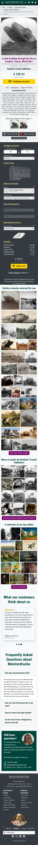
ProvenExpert (14, 636)
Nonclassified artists (20, 7)
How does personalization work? (17, 673)
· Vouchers (23, 805)
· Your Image (24, 795)
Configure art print (20, 81)
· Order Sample (25, 807)
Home (3, 7)
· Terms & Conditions (8, 800)
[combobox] (19, 158)
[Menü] (2, 3)
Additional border (8, 156)
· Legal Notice (7, 798)
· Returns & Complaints (9, 807)
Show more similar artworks (19, 453)
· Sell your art (24, 798)
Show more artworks (19, 587)
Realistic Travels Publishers (11, 10)
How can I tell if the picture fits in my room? (19, 704)
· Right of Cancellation (9, 805)
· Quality (23, 800)
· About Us (6, 810)
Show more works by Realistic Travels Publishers (19, 518)
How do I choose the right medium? (18, 713)
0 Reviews (23, 138)
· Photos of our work (26, 802)
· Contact (5, 795)
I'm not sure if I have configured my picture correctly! (18, 721)
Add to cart (20, 266)
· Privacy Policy (7, 802)
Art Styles (10, 7)
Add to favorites (28, 134)
